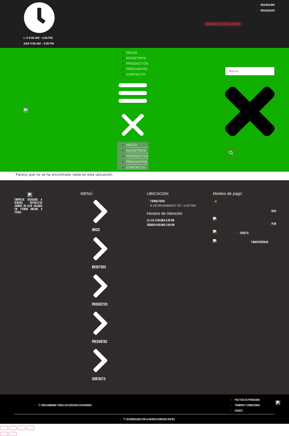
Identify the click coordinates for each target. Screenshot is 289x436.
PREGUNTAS (136, 69)
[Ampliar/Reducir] (4, 428)
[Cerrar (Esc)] (30, 428)
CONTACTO (136, 74)
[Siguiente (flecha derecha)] (12, 434)
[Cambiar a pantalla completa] (12, 428)
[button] (132, 109)
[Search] (231, 153)
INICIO (131, 52)
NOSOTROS (136, 58)
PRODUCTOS (137, 63)
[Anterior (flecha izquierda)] (4, 434)
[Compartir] (21, 428)
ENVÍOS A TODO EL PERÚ (223, 24)
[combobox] (250, 71)
